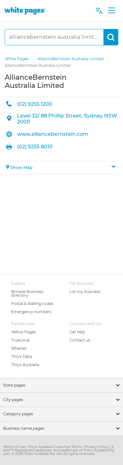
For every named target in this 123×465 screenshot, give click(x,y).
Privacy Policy (97, 447)
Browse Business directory (27, 293)
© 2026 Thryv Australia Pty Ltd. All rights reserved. (53, 453)
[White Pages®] (24, 10)
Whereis (18, 348)
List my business (85, 291)
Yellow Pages (23, 332)
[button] (61, 167)
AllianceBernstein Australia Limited (71, 58)
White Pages (17, 58)
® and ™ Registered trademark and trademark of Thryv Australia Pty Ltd (58, 450)
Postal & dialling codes (32, 303)
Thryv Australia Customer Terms (55, 447)
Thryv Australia (25, 364)
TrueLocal (20, 340)
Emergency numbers (31, 311)
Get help (77, 332)
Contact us (79, 340)
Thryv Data (21, 356)
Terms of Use (14, 447)
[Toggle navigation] (111, 11)
